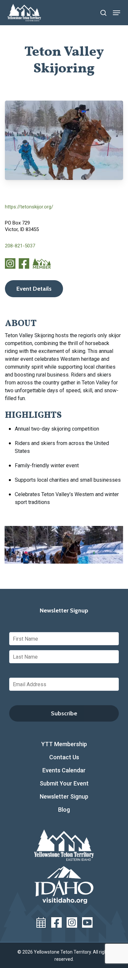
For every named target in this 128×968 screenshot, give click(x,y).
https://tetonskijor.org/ (29, 207)
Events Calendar (64, 770)
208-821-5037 (20, 246)
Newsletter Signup (64, 796)
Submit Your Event (64, 783)
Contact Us (64, 757)
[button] (116, 13)
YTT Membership (64, 744)
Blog (64, 809)
